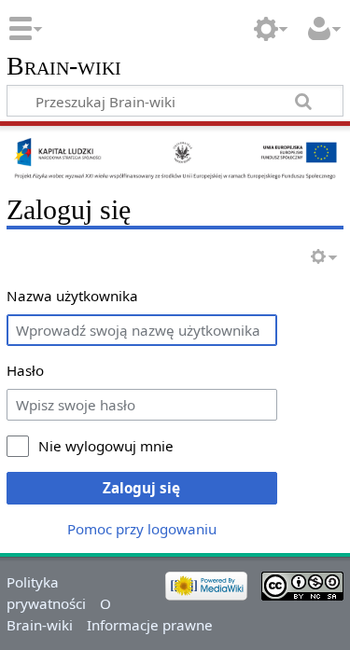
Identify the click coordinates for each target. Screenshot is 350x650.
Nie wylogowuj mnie (106, 445)
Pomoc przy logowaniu (142, 528)
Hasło (25, 370)
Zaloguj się (141, 487)
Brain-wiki (64, 66)
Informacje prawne (150, 624)
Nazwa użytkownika (72, 295)
